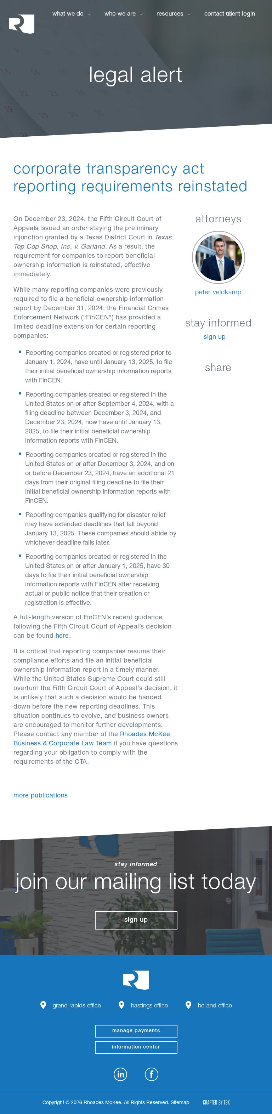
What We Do (68, 14)
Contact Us (218, 14)
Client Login (240, 14)
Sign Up (215, 337)
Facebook (201, 385)
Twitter (219, 385)
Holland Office (215, 1006)
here (62, 636)
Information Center (136, 1047)
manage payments (136, 1031)
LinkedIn (183, 385)
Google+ (237, 385)
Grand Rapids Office (77, 1006)
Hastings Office (149, 1006)
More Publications (40, 796)
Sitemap (180, 1103)
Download (254, 385)
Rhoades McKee (21, 24)
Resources (170, 14)
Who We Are (120, 14)
